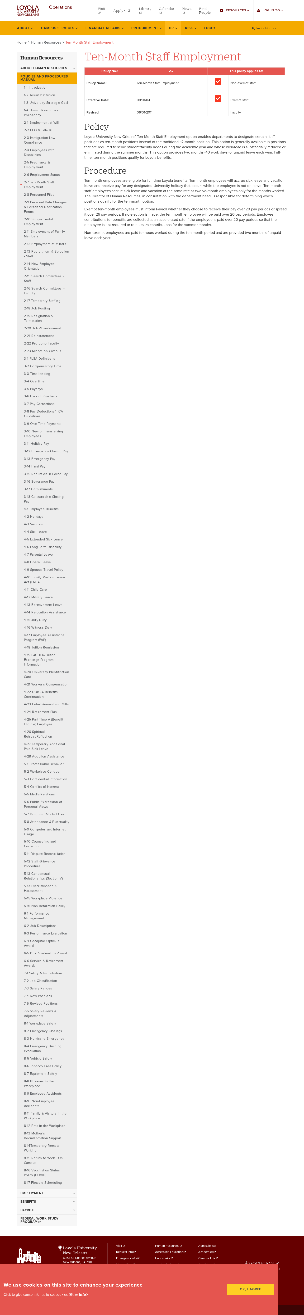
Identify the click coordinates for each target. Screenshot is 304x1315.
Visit (119, 1246)
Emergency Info (126, 1258)
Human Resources (46, 42)
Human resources (41, 57)
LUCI (208, 28)
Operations (60, 7)
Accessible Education (169, 1252)
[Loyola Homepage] (29, 1263)
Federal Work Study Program (39, 1220)
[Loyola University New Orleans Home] (28, 11)
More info (77, 1294)
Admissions (206, 1246)
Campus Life (206, 1258)
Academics (205, 1252)
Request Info (124, 1252)
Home (22, 42)
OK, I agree (250, 1289)
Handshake (162, 1258)
